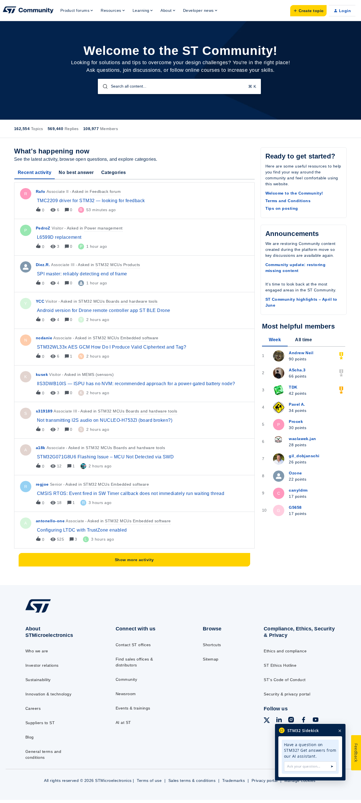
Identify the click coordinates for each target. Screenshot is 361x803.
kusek (42, 374)
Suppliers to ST (40, 723)
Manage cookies (300, 780)
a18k (40, 447)
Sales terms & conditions (192, 780)
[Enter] (103, 86)
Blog (29, 737)
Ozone (295, 473)
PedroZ (43, 228)
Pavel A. (297, 404)
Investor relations (42, 665)
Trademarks (233, 780)
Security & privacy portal (287, 694)
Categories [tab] (113, 172)
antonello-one (50, 521)
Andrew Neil (301, 353)
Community (126, 679)
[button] (308, 10)
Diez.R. (43, 264)
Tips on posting (281, 208)
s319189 (44, 411)
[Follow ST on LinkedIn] (279, 720)
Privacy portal (265, 780)
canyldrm (298, 490)
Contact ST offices (133, 645)
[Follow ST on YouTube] (315, 720)
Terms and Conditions (288, 200)
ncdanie (44, 338)
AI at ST (123, 722)
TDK (293, 387)
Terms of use (149, 780)
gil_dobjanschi (304, 456)
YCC (40, 301)
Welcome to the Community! (294, 193)
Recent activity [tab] (34, 172)
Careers (33, 708)
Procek (296, 421)
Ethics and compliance (285, 651)
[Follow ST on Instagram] (291, 720)
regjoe (42, 484)
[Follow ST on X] (267, 721)
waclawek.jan (302, 438)
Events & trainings (133, 708)
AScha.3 (297, 370)
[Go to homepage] (59, 612)
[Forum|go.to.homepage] (28, 11)
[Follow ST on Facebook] (303, 720)
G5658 (295, 507)
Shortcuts (212, 645)
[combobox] (179, 86)
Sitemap (210, 659)
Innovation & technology (48, 694)
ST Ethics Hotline (280, 665)
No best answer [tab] (76, 172)
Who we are (36, 651)
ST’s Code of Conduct (285, 679)
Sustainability (38, 679)
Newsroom (126, 694)
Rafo (40, 191)
